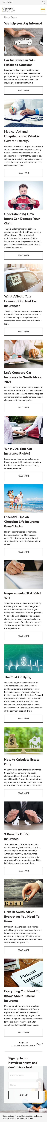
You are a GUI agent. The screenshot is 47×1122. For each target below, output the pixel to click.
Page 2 (39, 1044)
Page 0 (7, 1044)
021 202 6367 (7, 3)
